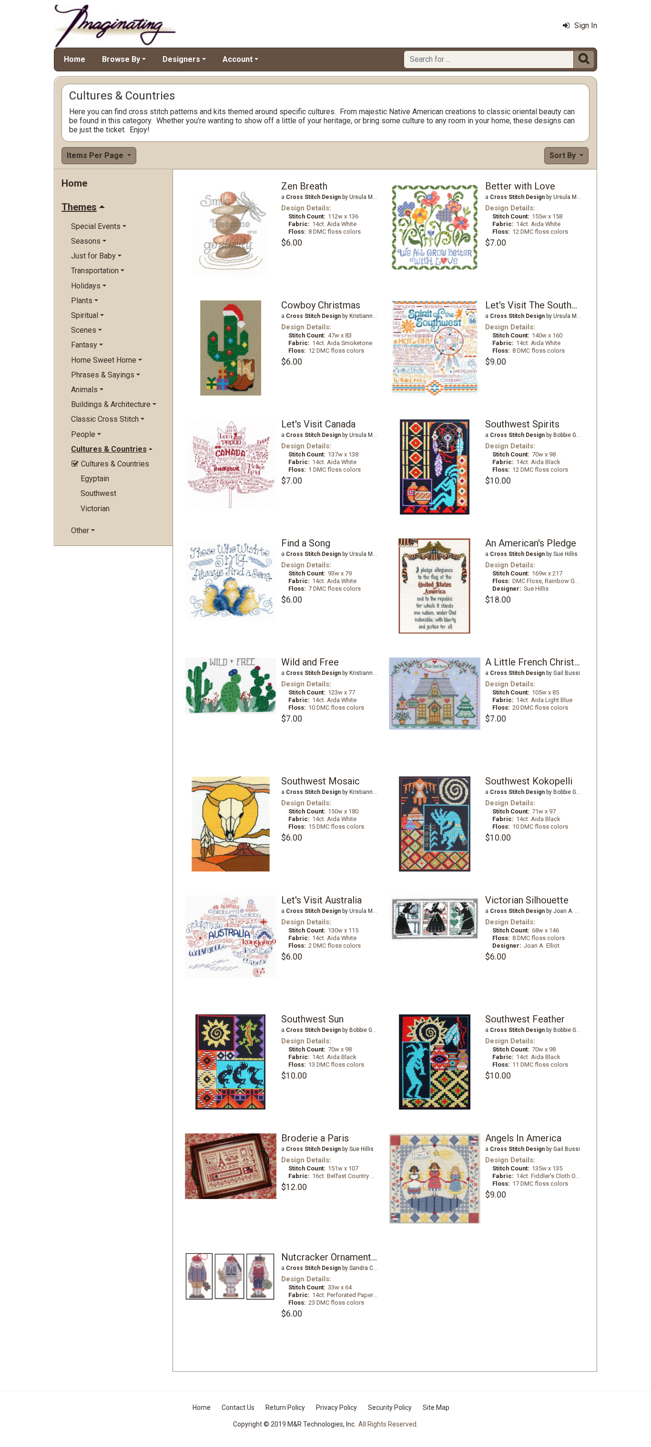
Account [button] (238, 59)
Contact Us (238, 1407)
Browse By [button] (121, 59)
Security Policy (390, 1407)
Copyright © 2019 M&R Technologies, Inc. (294, 1424)
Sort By (563, 155)
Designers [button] (181, 59)
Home (74, 59)
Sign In (585, 25)
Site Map (436, 1407)
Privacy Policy (336, 1407)
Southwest (98, 493)
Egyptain (95, 478)
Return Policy (285, 1407)
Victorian (95, 508)
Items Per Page (96, 155)
